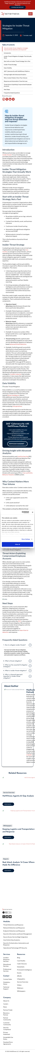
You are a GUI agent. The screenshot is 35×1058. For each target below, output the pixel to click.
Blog (18, 958)
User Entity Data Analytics (11, 940)
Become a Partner (6, 1014)
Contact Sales (7, 979)
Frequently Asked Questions (12, 93)
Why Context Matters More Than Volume (15, 78)
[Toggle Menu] (30, 14)
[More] (13, 99)
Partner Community (7, 1019)
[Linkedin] (10, 99)
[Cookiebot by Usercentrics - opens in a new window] (22, 512)
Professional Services (7, 970)
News (5, 1007)
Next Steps (7, 89)
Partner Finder (8, 1010)
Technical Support (6, 988)
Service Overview (8, 792)
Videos (19, 985)
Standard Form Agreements (8, 1043)
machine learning (22, 456)
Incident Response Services (6, 959)
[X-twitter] (3, 916)
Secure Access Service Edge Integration (15, 937)
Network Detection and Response (14, 928)
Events (19, 973)
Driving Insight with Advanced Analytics (15, 74)
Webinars (20, 988)
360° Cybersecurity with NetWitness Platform (17, 71)
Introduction (7, 53)
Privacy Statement (6, 1033)
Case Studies (21, 961)
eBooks (19, 976)
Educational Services (7, 965)
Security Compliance (7, 1028)
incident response (15, 374)
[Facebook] (3, 99)
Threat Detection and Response (13, 925)
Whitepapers (7, 826)
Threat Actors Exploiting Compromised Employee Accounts (18, 85)
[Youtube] (10, 916)
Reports (5, 859)
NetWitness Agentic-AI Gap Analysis (18, 795)
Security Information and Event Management (17, 934)
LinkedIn (29, 755)
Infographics (21, 979)
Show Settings (26, 539)
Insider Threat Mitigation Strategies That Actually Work (18, 57)
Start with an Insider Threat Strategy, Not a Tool (17, 61)
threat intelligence (13, 395)
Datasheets (20, 967)
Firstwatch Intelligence (24, 970)
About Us (6, 1001)
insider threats (7, 155)
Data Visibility (8, 68)
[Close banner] (32, 512)
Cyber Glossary (22, 964)
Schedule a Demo (6, 983)
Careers (5, 1004)
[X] (6, 99)
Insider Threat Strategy (10, 64)
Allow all (17, 544)
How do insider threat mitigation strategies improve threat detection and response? (16, 48)
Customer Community (7, 1023)
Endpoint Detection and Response (14, 931)
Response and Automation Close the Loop (15, 81)
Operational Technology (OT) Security (15, 948)
